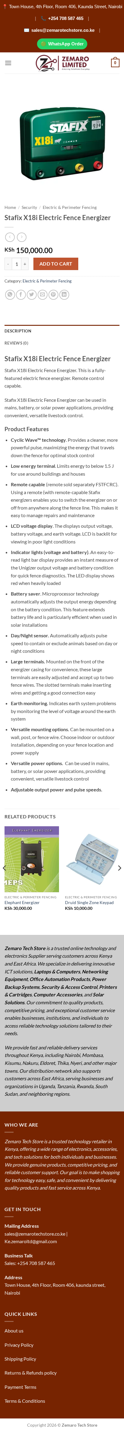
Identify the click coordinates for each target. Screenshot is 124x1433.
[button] (8, 62)
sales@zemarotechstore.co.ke (63, 30)
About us (14, 1330)
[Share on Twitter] (32, 295)
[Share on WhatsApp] (10, 295)
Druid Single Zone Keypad (89, 902)
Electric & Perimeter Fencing (70, 207)
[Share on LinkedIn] (64, 295)
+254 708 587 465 (65, 18)
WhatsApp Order (66, 43)
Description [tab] (18, 331)
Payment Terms (21, 1387)
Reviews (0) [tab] (16, 343)
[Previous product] (21, 237)
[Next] (119, 880)
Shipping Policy (21, 1359)
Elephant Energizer (22, 902)
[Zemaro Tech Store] (62, 63)
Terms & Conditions (25, 1401)
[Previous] (4, 880)
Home (10, 207)
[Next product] (9, 237)
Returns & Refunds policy (31, 1372)
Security (29, 207)
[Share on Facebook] (21, 295)
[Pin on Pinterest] (53, 295)
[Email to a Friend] (43, 295)
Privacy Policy (19, 1345)
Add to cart (56, 263)
